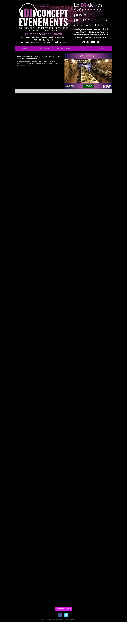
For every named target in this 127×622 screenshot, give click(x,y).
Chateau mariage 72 (97, 171)
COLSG (92, 145)
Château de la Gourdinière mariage (101, 220)
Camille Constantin (102, 145)
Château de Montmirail (98, 214)
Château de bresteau (97, 217)
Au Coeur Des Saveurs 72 (98, 99)
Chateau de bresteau (97, 157)
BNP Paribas (94, 116)
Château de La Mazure (97, 211)
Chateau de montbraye (98, 168)
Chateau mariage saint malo (99, 177)
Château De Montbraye (98, 194)
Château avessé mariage (98, 200)
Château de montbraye (98, 231)
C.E (91, 137)
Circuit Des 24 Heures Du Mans (100, 254)
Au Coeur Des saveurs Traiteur (100, 102)
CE (105, 139)
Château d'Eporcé (96, 206)
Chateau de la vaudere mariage (100, 165)
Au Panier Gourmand (97, 105)
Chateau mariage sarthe (98, 180)
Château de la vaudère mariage (100, 229)
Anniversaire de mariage (98, 96)
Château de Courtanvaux (98, 208)
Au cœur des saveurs (97, 108)
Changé (92, 151)
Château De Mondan (97, 191)
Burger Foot (107, 134)
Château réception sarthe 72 (99, 246)
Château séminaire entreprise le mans (101, 249)
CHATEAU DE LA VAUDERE (99, 142)
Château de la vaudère (97, 226)
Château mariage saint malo (99, 237)
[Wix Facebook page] (60, 615)
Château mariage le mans (99, 234)
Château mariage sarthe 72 (99, 243)
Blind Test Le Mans (96, 125)
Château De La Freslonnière (99, 183)
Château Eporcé (95, 197)
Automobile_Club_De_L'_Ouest (100, 113)
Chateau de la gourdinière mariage (101, 162)
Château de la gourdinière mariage (101, 223)
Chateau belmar (95, 154)
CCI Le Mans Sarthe (96, 139)
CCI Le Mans (97, 137)
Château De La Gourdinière (99, 185)
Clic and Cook (104, 257)
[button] (44, 48)
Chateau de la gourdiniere (99, 160)
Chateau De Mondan (103, 151)
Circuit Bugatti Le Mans (98, 252)
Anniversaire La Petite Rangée (100, 93)
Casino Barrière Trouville (98, 148)
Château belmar (95, 203)
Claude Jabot (94, 257)
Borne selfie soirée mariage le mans (101, 131)
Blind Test (102, 122)
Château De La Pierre (97, 188)
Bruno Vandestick (96, 134)
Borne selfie (108, 125)
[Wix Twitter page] (66, 615)
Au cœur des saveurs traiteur (100, 111)
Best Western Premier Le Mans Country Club (101, 119)
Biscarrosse (94, 122)
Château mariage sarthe (98, 240)
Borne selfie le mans (97, 128)
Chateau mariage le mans (99, 174)
